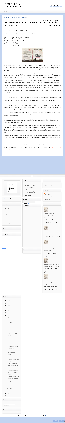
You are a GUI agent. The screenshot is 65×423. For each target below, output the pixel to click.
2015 (9, 313)
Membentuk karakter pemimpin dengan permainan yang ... (13, 342)
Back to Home (6, 17)
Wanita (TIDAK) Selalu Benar (9, 223)
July (10, 381)
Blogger (37, 415)
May (10, 385)
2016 (9, 312)
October (11, 322)
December (12, 319)
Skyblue (28, 415)
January (11, 391)
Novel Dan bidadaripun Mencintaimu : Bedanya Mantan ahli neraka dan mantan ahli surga (31, 21)
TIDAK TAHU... (6, 208)
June (10, 383)
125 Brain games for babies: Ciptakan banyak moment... (13, 329)
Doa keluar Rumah (47, 232)
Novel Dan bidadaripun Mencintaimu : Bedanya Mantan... (13, 372)
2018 (9, 308)
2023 (9, 300)
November (12, 320)
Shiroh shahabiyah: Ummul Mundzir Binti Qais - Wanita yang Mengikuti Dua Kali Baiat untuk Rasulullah (52, 248)
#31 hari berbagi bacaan (15, 17)
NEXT (62, 420)
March (11, 388)
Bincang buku (23, 17)
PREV (55, 420)
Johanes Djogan (48, 415)
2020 (9, 305)
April (10, 386)
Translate (30, 203)
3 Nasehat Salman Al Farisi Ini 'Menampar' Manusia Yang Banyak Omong (31, 187)
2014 (9, 315)
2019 (9, 307)
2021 (9, 303)
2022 (9, 302)
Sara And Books (48, 194)
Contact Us (56, 185)
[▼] (7, 322)
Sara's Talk (11, 3)
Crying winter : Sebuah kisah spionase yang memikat (13, 352)
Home (5, 11)
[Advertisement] (32, 165)
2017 (9, 310)
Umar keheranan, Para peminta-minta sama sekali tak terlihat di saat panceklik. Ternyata (51, 282)
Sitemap (50, 185)
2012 (9, 393)
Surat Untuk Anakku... (8, 214)
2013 (9, 317)
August (11, 379)
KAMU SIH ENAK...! (7, 211)
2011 (9, 395)
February (11, 390)
